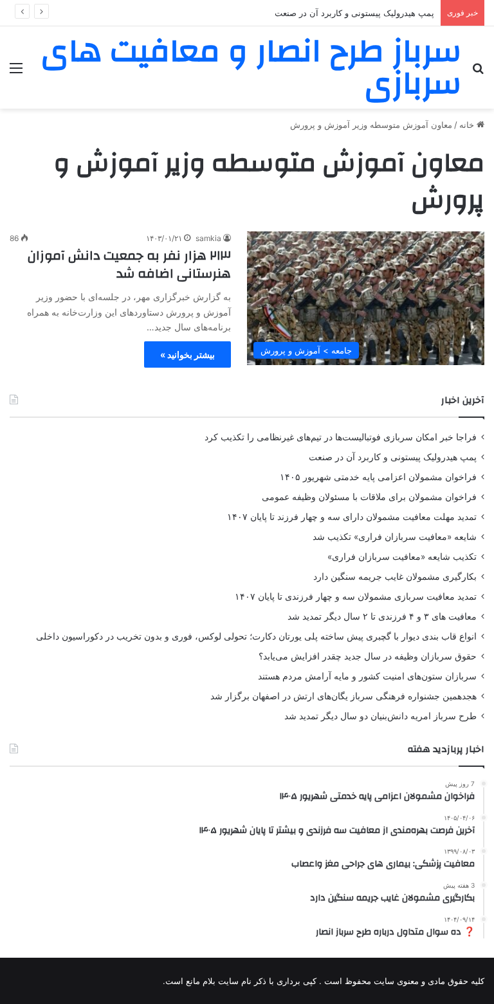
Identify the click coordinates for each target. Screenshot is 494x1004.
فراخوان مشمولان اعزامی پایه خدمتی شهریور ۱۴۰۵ (378, 477)
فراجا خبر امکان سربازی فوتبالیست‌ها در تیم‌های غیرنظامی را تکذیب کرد (341, 437)
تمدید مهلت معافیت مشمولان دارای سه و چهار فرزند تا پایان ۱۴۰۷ (352, 517)
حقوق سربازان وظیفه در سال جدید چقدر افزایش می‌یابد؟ (368, 656)
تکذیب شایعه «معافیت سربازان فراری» (402, 556)
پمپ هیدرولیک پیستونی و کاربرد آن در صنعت (393, 457)
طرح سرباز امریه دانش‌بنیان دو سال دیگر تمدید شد (380, 716)
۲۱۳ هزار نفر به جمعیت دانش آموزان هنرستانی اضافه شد (129, 264)
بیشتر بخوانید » (187, 354)
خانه (468, 125)
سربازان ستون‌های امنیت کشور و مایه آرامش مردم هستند (367, 676)
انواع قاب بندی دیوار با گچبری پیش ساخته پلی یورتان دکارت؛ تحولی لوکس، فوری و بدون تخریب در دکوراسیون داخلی (256, 636)
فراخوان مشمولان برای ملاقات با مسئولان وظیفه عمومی (369, 497)
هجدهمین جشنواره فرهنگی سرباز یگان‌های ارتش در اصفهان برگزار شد (343, 696)
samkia (208, 238)
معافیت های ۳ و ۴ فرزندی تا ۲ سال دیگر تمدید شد (382, 616)
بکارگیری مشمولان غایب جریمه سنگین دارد (395, 576)
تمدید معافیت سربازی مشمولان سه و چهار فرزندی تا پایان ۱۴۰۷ (356, 596)
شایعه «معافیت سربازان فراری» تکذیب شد (395, 537)
